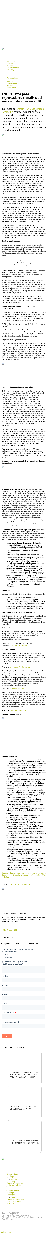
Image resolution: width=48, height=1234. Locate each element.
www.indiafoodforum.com (19, 710)
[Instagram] (11, 907)
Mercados (10, 65)
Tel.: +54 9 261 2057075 (11, 1213)
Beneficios (10, 1176)
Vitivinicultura (12, 62)
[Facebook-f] (5, 907)
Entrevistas (11, 71)
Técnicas (9, 69)
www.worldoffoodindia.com (20, 667)
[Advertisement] (24, 23)
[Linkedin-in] (23, 907)
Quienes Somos (12, 1174)
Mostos (14, 1180)
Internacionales (12, 67)
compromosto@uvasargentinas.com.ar (15, 1215)
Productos (10, 1178)
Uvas (13, 1181)
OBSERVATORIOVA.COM (20, 885)
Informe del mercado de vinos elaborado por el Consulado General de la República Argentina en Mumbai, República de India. (24, 875)
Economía (10, 64)
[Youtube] (29, 1227)
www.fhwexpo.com (17, 689)
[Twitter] (17, 907)
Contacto (10, 1187)
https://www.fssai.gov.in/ (18, 645)
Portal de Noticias (13, 1185)
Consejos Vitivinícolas (15, 1183)
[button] (24, 75)
